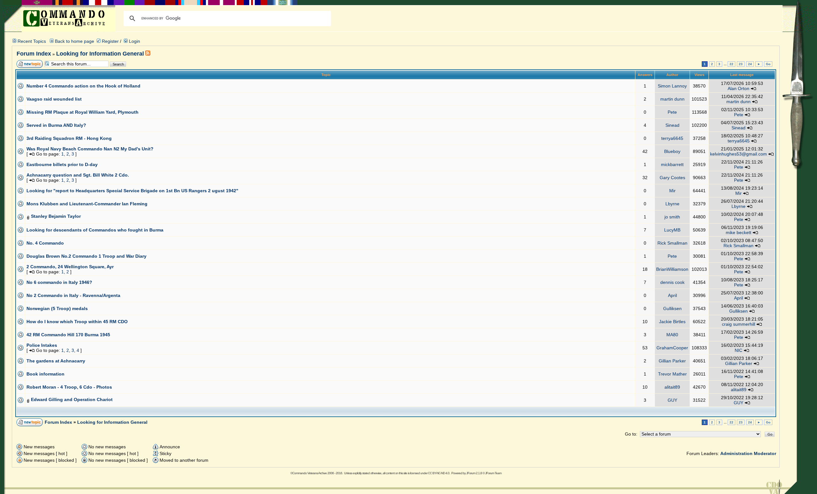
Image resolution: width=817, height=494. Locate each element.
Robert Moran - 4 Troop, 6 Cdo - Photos (69, 387)
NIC (738, 350)
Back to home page (74, 41)
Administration (736, 453)
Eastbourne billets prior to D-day (62, 164)
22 (731, 64)
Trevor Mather (672, 373)
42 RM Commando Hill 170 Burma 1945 (68, 334)
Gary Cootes (672, 177)
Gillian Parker (672, 360)
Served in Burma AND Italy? (56, 125)
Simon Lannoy (672, 85)
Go (768, 64)
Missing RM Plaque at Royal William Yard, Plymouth (82, 112)
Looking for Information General (100, 53)
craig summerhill (738, 324)
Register (110, 41)
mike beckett (738, 232)
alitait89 (672, 387)
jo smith (672, 216)
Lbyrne (672, 203)
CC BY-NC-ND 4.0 (438, 473)
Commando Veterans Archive (309, 473)
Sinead (672, 125)
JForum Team (493, 473)
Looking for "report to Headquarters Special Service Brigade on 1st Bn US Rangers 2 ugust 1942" (132, 190)
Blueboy (672, 151)
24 (750, 64)
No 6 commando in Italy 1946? (59, 282)
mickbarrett (672, 164)
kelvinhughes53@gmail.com (738, 153)
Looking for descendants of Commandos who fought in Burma (94, 229)
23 (741, 64)
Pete (672, 112)
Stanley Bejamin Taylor (56, 216)
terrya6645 (672, 138)
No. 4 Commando (45, 243)
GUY (672, 400)
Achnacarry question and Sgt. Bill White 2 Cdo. (77, 175)
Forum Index (34, 53)
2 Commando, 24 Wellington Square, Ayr (70, 266)
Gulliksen (672, 308)
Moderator (765, 453)
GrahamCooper (672, 347)
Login (134, 41)
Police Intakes (41, 345)
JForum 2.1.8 (474, 473)
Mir (672, 190)
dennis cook (672, 282)
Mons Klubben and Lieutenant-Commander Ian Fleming (86, 203)
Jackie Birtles (672, 321)
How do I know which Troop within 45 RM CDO (77, 321)
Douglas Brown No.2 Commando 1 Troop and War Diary (86, 256)
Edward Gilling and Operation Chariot (72, 399)
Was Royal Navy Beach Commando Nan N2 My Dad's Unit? (90, 148)
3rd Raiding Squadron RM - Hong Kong (69, 138)
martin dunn (672, 99)
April (672, 295)
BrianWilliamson (672, 269)
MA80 (672, 334)
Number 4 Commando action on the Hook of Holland (83, 85)
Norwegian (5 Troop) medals (57, 308)
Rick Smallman (672, 243)
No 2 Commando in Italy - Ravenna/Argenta (73, 295)
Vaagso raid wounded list (54, 99)
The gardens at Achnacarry (55, 360)
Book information (45, 373)
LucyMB (672, 229)
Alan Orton (738, 88)
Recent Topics (32, 41)
